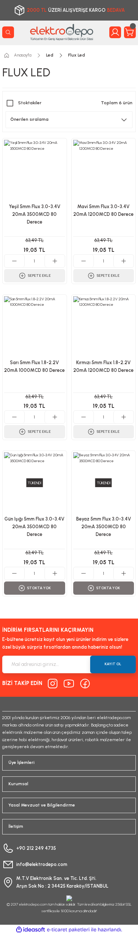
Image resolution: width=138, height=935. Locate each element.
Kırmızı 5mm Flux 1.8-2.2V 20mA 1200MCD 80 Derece (103, 366)
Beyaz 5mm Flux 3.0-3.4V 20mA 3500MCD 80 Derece (103, 526)
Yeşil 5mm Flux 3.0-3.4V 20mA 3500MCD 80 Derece (34, 214)
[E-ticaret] (68, 929)
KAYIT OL (113, 664)
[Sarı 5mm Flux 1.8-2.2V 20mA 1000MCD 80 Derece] (34, 326)
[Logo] (61, 32)
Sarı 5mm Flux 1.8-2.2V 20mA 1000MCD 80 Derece (34, 366)
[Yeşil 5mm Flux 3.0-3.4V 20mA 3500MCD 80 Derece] (34, 170)
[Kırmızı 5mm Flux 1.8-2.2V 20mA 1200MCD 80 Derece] (103, 326)
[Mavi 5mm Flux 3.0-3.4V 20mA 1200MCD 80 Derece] (103, 170)
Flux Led (76, 55)
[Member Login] (115, 32)
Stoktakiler (30, 102)
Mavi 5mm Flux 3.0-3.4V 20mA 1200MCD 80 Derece (103, 210)
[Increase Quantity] (55, 261)
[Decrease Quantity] (14, 261)
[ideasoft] (30, 930)
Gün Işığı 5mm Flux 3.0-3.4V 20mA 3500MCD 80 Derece (34, 526)
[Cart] (130, 32)
